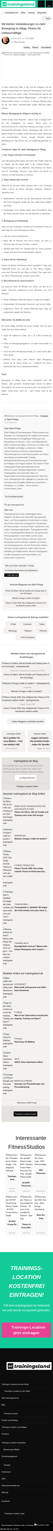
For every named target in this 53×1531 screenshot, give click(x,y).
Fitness (35, 47)
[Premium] (46, 1136)
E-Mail (13, 624)
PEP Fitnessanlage (41, 1172)
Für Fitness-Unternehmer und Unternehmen (21, 570)
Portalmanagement (9, 1456)
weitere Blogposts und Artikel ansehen (27, 721)
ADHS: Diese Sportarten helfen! (28, 1062)
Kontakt (7, 1465)
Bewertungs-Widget (12, 1449)
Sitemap (5, 1492)
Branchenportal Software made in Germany (17, 1525)
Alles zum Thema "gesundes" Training (19, 566)
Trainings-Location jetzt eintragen (28, 1330)
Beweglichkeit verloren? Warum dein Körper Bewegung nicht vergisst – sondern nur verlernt (30, 948)
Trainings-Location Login (14, 1513)
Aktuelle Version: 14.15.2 (9, 1529)
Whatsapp (12, 631)
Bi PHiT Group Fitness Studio (12, 1223)
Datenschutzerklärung (10, 1485)
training (27, 47)
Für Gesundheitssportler (14, 497)
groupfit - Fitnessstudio (26, 1184)
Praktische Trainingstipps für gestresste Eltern (29, 807)
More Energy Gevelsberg (41, 1217)
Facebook (27, 624)
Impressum (6, 1472)
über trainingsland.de (10, 1398)
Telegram (28, 631)
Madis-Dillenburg (23, 1081)
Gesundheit (46, 47)
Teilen (47, 18)
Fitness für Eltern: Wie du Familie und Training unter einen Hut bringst (26, 592)
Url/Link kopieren (27, 637)
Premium (5, 1434)
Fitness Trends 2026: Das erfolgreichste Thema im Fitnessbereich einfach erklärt (26, 604)
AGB (3, 1479)
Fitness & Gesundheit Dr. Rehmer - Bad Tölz (26, 1226)
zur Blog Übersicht (27, 778)
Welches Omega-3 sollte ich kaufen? (26, 598)
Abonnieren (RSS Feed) (27, 1103)
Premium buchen (11, 1413)
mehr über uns (12, 575)
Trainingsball (21, 904)
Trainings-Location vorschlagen (14, 1427)
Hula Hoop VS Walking (24, 1042)
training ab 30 (21, 943)
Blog (3, 1405)
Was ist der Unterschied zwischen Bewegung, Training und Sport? (31, 1017)
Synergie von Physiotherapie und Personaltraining (29, 1085)
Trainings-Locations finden (27, 786)
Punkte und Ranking (10, 1420)
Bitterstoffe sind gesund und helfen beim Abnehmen (30, 988)
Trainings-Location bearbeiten (14, 1443)
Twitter (42, 624)
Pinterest (43, 631)
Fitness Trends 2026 (24, 865)
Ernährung (20, 836)
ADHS (16, 1059)
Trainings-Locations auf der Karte (15, 1384)
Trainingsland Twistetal (12, 1178)
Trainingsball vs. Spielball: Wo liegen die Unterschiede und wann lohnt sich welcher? (31, 909)
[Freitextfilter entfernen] (41, 3)
